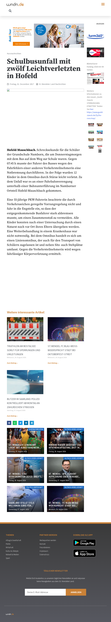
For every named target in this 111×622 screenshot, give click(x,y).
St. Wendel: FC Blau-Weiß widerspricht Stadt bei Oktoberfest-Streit (62, 350)
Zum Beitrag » (12, 363)
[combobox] (31, 10)
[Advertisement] (45, 284)
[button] (103, 4)
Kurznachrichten (14, 53)
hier (91, 109)
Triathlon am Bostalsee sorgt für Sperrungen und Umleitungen (23, 350)
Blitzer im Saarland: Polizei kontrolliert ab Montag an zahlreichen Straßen (23, 403)
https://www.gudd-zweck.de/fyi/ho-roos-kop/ (95, 115)
